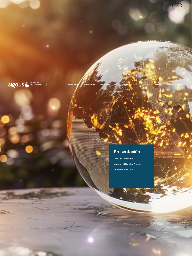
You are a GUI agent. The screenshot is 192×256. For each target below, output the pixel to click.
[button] (161, 5)
